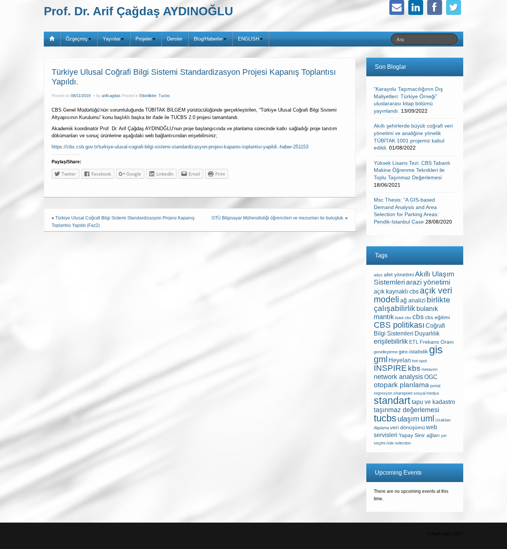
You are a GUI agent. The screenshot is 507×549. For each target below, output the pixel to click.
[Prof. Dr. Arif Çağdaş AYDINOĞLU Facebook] (434, 7)
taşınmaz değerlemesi (406, 410)
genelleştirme (386, 352)
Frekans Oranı (437, 342)
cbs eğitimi (437, 317)
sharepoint (402, 393)
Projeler (143, 39)
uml (427, 418)
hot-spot (419, 361)
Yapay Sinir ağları (419, 435)
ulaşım (408, 419)
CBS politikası (399, 325)
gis (436, 349)
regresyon (383, 393)
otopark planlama (401, 385)
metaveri (429, 369)
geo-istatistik (413, 351)
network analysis (398, 377)
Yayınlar (111, 39)
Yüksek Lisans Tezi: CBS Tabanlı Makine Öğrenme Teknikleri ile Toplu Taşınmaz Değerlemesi (412, 170)
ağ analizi (413, 300)
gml (380, 359)
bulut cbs (403, 317)
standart (392, 400)
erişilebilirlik (391, 341)
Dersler (174, 39)
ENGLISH (248, 39)
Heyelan (400, 360)
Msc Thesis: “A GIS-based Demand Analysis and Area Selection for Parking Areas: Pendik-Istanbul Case (406, 211)
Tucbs (164, 95)
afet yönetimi (399, 274)
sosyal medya (426, 393)
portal (435, 385)
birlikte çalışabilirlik (412, 303)
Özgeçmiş (77, 39)
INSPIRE (390, 368)
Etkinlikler (148, 95)
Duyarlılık (427, 333)
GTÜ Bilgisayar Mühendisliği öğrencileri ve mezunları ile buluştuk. (278, 218)
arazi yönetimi (428, 282)
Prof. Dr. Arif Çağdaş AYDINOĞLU (138, 11)
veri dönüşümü (407, 427)
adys (378, 275)
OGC (431, 377)
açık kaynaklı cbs (396, 291)
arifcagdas (111, 95)
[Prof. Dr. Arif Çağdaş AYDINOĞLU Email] (396, 7)
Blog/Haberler (208, 39)
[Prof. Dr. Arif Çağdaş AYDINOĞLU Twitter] (453, 7)
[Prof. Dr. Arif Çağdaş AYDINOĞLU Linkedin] (415, 7)
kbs (414, 368)
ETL (414, 342)
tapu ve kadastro (433, 402)
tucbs (385, 418)
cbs (418, 317)
